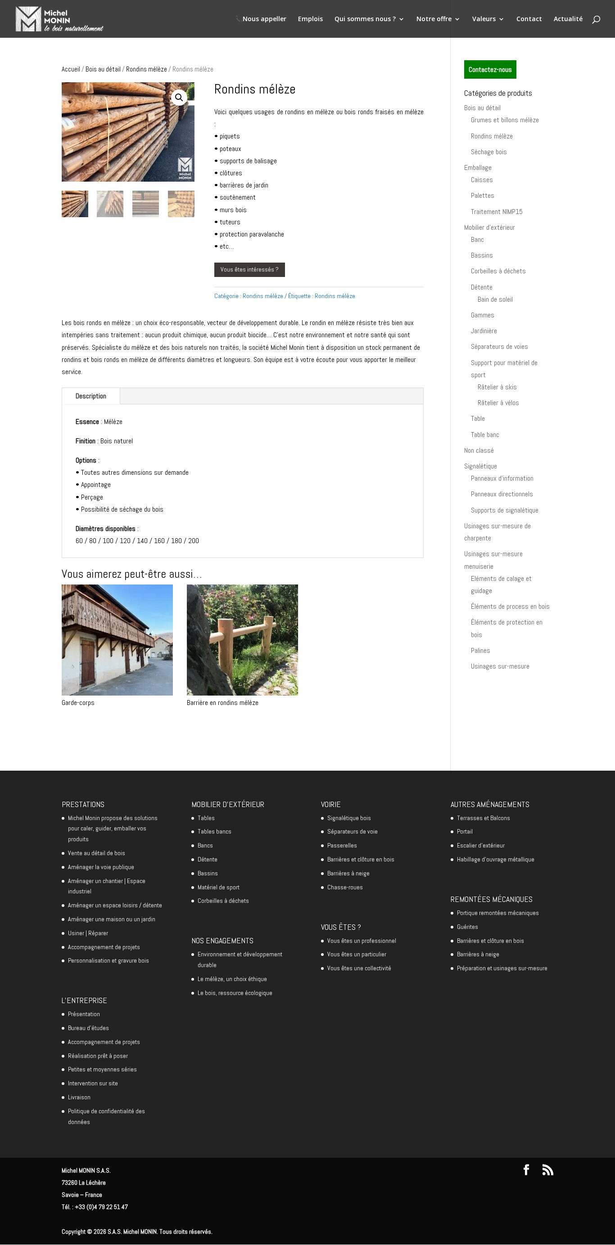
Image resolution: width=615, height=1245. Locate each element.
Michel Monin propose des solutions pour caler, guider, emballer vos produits (113, 828)
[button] (179, 97)
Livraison (79, 1097)
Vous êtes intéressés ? (250, 269)
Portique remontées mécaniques (498, 913)
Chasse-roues (345, 887)
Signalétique (480, 466)
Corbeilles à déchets (498, 271)
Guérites (467, 927)
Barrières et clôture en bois (360, 859)
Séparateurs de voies (499, 346)
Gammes (482, 315)
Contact (529, 19)
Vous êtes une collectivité (359, 968)
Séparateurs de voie (352, 831)
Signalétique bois (349, 818)
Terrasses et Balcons (483, 818)
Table (478, 418)
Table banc (485, 434)
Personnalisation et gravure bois (108, 960)
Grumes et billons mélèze (505, 120)
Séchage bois (489, 151)
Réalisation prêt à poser (98, 1056)
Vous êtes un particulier (356, 954)
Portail (465, 831)
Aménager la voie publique (101, 867)
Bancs (205, 845)
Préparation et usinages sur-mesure (502, 968)
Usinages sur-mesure (500, 666)
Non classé (479, 450)
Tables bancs (214, 831)
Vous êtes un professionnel (361, 941)
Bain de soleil (495, 299)
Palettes (482, 195)
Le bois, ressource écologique (235, 993)
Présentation (84, 1014)
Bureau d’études (88, 1028)
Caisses (482, 179)
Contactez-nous (490, 69)
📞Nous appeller (260, 19)
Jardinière (484, 330)
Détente (482, 287)
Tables (206, 818)
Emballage (478, 167)
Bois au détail (103, 69)
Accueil (71, 69)
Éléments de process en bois (510, 606)
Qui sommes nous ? (365, 19)
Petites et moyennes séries (102, 1069)
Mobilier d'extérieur (489, 227)
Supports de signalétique (504, 510)
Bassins (482, 255)
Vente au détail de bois (96, 853)
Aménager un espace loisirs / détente (115, 905)
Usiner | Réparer (88, 933)
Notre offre (434, 19)
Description (91, 396)
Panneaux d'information (502, 478)
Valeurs (484, 19)
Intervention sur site (93, 1083)
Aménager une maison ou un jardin (111, 919)
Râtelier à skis (497, 387)
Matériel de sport (219, 887)
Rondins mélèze (146, 69)
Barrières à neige (348, 873)
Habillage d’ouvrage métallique (495, 859)
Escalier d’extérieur (481, 845)
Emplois (310, 19)
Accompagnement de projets (104, 947)
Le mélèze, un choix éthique (232, 979)
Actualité (568, 19)
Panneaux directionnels (502, 494)
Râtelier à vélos (498, 402)
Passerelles (342, 845)
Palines (480, 650)
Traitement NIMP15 (497, 211)
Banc (477, 239)
